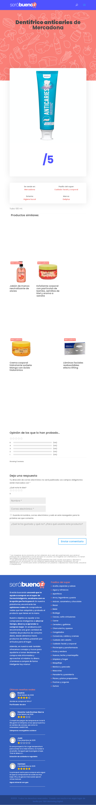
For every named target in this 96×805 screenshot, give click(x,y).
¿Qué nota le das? (18, 487)
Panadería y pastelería (63, 674)
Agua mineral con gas (19, 782)
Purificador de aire (18, 704)
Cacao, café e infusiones (64, 617)
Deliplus (66, 199)
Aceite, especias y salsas (64, 586)
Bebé (55, 609)
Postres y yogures (61, 682)
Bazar (55, 605)
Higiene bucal (30, 199)
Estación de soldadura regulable (23, 756)
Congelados (58, 632)
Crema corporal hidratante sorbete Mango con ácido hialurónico (21, 366)
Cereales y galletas (61, 624)
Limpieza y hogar (60, 659)
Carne (55, 620)
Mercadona (48, 27)
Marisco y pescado (61, 667)
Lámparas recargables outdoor (23, 730)
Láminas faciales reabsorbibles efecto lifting (73, 365)
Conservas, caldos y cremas (66, 636)
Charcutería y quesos (63, 628)
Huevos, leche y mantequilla (65, 655)
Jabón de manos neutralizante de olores (19, 288)
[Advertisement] (48, 49)
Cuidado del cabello (62, 640)
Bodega (56, 613)
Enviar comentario (72, 541)
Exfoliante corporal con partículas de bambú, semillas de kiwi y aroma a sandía (47, 290)
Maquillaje (57, 663)
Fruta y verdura (60, 651)
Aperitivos (57, 593)
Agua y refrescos (60, 590)
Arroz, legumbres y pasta (64, 597)
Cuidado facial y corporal (66, 189)
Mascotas (57, 670)
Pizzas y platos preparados (65, 678)
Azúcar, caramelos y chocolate (67, 601)
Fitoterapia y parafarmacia (65, 647)
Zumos (56, 686)
